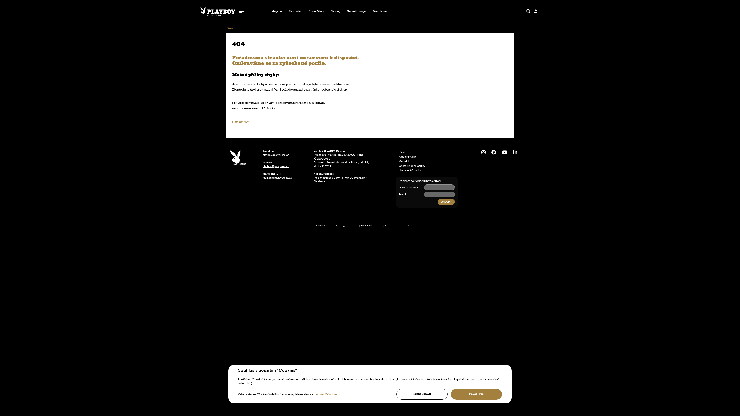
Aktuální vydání (408, 157)
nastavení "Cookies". (326, 394)
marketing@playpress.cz (277, 178)
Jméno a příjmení (408, 187)
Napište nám (240, 121)
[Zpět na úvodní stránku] (217, 11)
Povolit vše (476, 394)
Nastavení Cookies (410, 170)
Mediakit (404, 161)
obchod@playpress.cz (276, 166)
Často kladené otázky (412, 166)
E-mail (402, 194)
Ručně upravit (422, 394)
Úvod (402, 152)
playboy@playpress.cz (276, 155)
